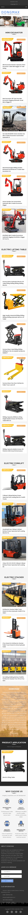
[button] (14, 7)
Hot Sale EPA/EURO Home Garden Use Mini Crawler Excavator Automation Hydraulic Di (14, 135)
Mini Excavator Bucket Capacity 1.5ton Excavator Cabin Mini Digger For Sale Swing (14, 66)
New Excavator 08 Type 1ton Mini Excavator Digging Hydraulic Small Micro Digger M (13, 100)
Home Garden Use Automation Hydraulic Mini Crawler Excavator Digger (12, 203)
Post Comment (7, 881)
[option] (14, 21)
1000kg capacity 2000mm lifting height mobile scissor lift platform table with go (13, 418)
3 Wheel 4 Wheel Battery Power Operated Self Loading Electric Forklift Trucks (14, 497)
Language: (13, 4)
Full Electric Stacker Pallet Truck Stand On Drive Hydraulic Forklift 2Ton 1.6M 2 (14, 611)
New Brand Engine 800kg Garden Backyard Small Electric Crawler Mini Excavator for (13, 169)
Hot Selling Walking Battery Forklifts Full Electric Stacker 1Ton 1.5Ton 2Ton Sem (13, 678)
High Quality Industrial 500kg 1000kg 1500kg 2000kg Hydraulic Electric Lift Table (13, 317)
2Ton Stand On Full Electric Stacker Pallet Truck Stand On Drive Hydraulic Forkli (14, 645)
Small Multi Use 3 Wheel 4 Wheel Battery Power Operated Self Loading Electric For (14, 531)
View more (14, 733)
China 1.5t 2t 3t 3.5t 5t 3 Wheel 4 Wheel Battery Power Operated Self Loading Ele (14, 564)
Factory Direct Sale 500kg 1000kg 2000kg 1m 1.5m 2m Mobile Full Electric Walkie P (14, 351)
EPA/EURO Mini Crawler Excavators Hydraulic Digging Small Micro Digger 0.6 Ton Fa (14, 237)
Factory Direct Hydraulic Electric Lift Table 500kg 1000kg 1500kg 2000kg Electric (13, 283)
